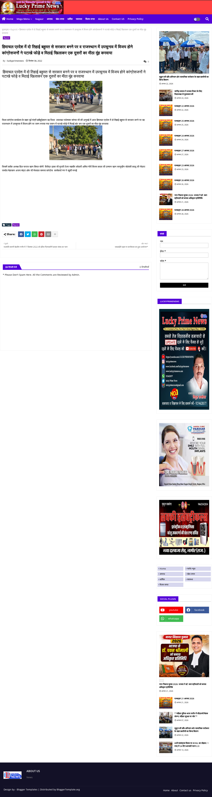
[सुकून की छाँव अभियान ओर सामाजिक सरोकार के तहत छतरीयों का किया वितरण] (184, 52)
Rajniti (14, 29)
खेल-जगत (60, 18)
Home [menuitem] (163, 568)
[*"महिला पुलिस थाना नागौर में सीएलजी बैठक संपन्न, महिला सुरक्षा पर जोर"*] (165, 717)
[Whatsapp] (35, 234)
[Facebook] (21, 234)
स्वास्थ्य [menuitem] (190, 579)
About (174, 790)
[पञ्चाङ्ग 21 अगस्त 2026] (165, 703)
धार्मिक (70, 18)
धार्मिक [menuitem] (162, 579)
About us (103, 18)
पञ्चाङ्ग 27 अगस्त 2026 (184, 150)
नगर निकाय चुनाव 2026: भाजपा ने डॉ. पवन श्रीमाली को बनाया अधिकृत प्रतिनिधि (190, 197)
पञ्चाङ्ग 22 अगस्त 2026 (184, 105)
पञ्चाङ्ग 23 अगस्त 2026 (184, 165)
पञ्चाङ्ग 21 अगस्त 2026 (184, 698)
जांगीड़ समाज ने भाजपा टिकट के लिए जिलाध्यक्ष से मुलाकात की (188, 93)
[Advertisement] (77, 198)
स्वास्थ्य (79, 18)
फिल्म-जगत (90, 18)
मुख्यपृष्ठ (5, 29)
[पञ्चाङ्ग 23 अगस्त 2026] (165, 169)
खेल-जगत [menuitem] (191, 573)
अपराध (50, 18)
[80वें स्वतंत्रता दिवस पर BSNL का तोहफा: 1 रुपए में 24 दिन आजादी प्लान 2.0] (165, 747)
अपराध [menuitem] (162, 573)
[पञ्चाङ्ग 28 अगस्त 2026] (165, 214)
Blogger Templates (27, 789)
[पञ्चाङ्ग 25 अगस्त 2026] (165, 125)
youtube (173, 609)
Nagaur (39, 18)
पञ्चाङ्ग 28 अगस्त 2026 (184, 209)
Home (9, 18)
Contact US (118, 18)
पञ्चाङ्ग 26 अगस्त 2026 (184, 180)
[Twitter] (28, 234)
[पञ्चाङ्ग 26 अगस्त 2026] (165, 184)
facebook (199, 609)
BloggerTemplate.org (68, 789)
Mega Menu (23, 18)
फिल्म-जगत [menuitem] (164, 584)
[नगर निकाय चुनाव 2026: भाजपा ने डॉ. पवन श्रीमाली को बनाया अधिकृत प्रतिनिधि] (165, 199)
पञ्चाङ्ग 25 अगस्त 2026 (184, 120)
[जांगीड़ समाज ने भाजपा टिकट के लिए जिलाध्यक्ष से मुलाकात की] (165, 95)
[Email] (48, 234)
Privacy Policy (135, 18)
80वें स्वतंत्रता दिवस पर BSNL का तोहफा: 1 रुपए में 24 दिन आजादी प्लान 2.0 (191, 744)
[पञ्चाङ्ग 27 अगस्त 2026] (165, 155)
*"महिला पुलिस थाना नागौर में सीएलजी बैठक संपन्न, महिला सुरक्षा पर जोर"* (191, 715)
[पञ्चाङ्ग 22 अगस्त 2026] (165, 110)
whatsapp (173, 618)
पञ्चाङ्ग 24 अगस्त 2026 (184, 135)
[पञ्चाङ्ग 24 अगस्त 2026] (165, 140)
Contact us (185, 790)
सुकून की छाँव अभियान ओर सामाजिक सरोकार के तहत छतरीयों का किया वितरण (184, 78)
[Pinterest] (41, 234)
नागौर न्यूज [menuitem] (191, 568)
